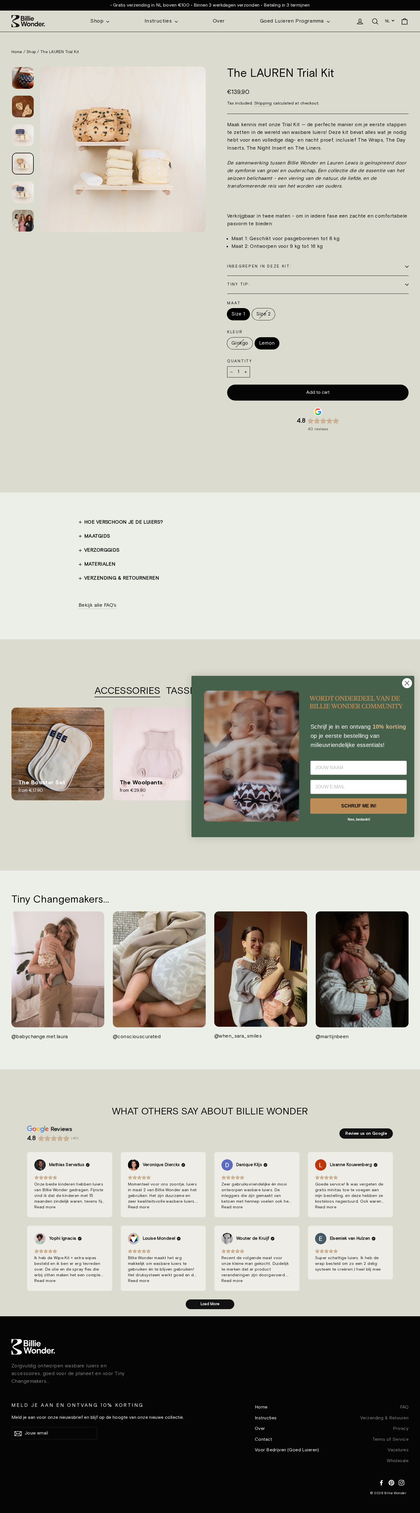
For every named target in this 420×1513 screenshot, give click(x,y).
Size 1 (238, 314)
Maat (234, 303)
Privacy (401, 1429)
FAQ (404, 1407)
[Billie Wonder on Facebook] (381, 1482)
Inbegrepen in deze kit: (259, 266)
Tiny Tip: (238, 284)
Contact (263, 1439)
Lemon (267, 343)
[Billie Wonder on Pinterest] (391, 1482)
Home (16, 52)
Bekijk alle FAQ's (98, 605)
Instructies (159, 21)
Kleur (235, 332)
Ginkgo (239, 343)
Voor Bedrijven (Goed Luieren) (287, 1450)
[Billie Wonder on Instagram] (401, 1482)
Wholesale (398, 1461)
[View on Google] (40, 1165)
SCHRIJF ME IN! (358, 806)
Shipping (263, 103)
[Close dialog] (407, 683)
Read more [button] (45, 1207)
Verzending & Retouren (384, 1418)
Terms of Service (390, 1439)
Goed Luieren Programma (292, 21)
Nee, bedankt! (359, 820)
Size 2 (263, 314)
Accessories (127, 691)
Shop (97, 21)
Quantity (239, 361)
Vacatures (398, 1450)
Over (219, 21)
